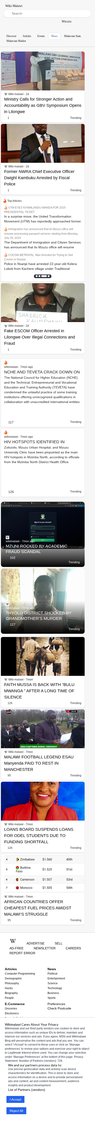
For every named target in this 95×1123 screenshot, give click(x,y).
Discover (11, 36)
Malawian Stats (72, 36)
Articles (27, 36)
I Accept (15, 1099)
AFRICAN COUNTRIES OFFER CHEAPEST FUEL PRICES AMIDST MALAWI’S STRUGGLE (37, 908)
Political (52, 973)
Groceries (11, 1008)
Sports (52, 998)
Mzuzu (66, 21)
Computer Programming (20, 973)
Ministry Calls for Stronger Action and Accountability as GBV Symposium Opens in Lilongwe (42, 105)
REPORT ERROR (22, 953)
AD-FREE (16, 948)
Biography (11, 993)
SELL (58, 943)
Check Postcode (59, 1008)
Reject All (16, 1111)
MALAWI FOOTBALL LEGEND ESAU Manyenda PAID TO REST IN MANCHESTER (39, 763)
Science (53, 983)
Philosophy (12, 983)
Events (41, 36)
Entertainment (56, 978)
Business (53, 993)
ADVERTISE (36, 943)
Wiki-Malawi (13, 6)
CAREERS (73, 948)
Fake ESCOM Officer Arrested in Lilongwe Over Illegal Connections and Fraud (39, 337)
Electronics (12, 1013)
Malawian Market (16, 41)
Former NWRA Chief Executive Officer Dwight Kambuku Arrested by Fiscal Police (39, 177)
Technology (55, 988)
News (54, 36)
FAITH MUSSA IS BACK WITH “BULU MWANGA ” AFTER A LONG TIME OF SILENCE (39, 690)
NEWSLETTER (45, 948)
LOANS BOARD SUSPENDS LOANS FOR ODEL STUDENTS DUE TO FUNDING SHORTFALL (38, 835)
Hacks (9, 988)
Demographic (13, 978)
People (9, 998)
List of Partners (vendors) (26, 1090)
